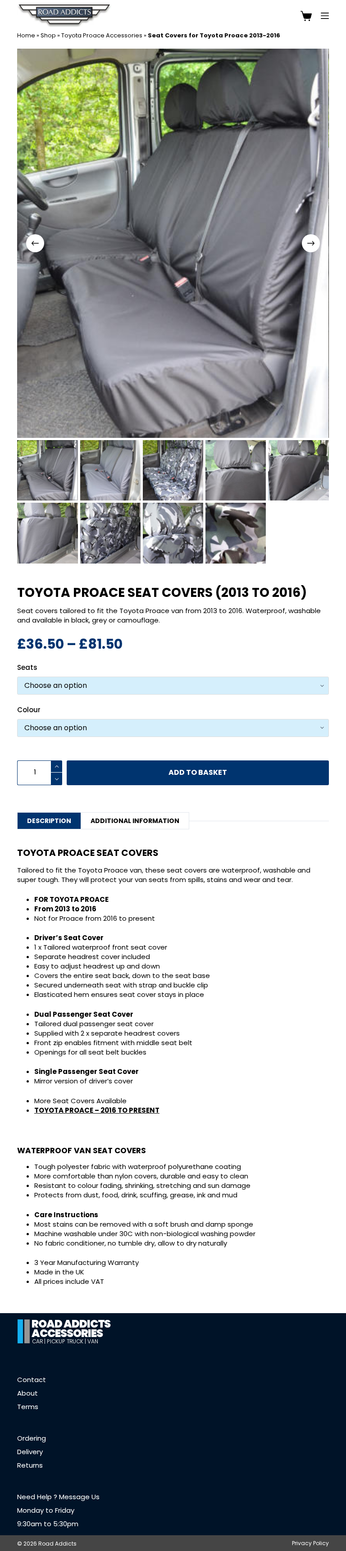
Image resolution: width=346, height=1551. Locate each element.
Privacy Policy (310, 1543)
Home (26, 35)
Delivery (30, 1451)
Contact (31, 1379)
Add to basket (197, 772)
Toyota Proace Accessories (101, 35)
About (27, 1393)
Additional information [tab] (135, 820)
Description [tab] (49, 820)
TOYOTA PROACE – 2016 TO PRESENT (96, 1110)
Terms (27, 1406)
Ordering (31, 1438)
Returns (30, 1465)
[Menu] (325, 16)
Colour (29, 709)
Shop (48, 35)
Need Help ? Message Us (58, 1496)
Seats (27, 667)
